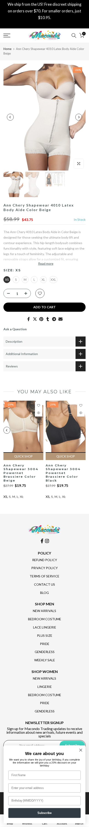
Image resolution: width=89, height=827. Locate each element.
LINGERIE (44, 687)
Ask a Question (15, 329)
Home (7, 49)
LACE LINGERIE (44, 627)
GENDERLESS (45, 652)
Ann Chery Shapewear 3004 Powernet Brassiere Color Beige (20, 472)
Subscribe (44, 813)
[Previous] (10, 117)
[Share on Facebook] (28, 319)
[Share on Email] (60, 319)
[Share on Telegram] (54, 319)
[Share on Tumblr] (48, 319)
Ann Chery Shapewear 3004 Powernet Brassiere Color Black (63, 472)
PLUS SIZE (44, 635)
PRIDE (44, 644)
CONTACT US (44, 584)
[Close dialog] (81, 750)
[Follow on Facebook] (42, 541)
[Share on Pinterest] (41, 319)
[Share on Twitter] (35, 319)
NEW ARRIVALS (44, 611)
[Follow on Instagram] (47, 541)
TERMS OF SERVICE (44, 576)
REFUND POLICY (44, 560)
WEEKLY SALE (44, 660)
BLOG (44, 593)
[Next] (78, 117)
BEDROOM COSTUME (44, 619)
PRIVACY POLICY (44, 568)
